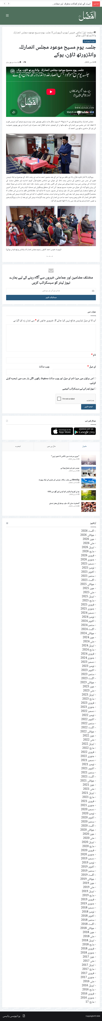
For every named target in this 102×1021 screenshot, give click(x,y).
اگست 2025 (87, 580)
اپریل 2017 (88, 965)
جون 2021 (88, 785)
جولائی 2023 (87, 682)
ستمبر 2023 (87, 674)
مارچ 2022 (88, 748)
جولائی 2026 (87, 535)
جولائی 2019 (87, 879)
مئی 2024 (88, 641)
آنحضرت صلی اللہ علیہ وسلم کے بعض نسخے (64, 503)
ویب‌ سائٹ (44, 367)
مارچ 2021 (88, 797)
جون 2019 (88, 883)
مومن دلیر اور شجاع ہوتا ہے (70, 468)
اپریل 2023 (88, 695)
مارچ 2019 (88, 895)
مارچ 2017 (88, 969)
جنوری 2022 (87, 756)
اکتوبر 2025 (87, 572)
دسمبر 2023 (87, 662)
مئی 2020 (88, 838)
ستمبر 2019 (87, 871)
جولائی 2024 (87, 633)
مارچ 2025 (88, 600)
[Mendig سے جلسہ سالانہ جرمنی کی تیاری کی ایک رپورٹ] (88, 483)
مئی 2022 (88, 740)
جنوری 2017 (87, 977)
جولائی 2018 (87, 928)
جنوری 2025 (87, 609)
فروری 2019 (87, 899)
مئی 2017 (88, 961)
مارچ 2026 (88, 551)
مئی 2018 (88, 936)
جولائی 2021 (87, 781)
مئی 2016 (88, 981)
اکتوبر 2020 (87, 817)
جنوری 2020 (87, 854)
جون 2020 (88, 834)
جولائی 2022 (87, 731)
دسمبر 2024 (87, 613)
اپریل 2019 (88, 891)
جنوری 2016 (87, 998)
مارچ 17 (90, 1002)
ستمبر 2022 (87, 723)
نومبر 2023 (88, 666)
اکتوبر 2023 (87, 670)
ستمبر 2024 (87, 625)
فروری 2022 (87, 752)
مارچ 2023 (88, 699)
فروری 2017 (87, 973)
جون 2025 (88, 588)
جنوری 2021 (87, 805)
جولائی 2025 (87, 584)
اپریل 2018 (88, 940)
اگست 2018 (87, 924)
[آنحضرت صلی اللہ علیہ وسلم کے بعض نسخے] (88, 507)
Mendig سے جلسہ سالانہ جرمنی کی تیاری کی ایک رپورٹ (59, 480)
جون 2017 (88, 957)
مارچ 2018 (88, 944)
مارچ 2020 (88, 846)
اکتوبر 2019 (87, 867)
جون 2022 (88, 735)
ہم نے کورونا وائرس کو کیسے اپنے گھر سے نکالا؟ (63, 491)
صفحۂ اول (88, 33)
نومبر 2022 (88, 715)
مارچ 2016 (88, 989)
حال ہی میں (51, 446)
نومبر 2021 (88, 764)
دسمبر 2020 (87, 809)
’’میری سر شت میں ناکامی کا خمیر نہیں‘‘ (65, 456)
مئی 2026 (88, 543)
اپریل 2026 (88, 547)
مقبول (84, 446)
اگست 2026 (87, 531)
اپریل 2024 (88, 645)
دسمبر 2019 (87, 858)
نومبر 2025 (88, 568)
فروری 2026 (87, 555)
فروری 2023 (87, 703)
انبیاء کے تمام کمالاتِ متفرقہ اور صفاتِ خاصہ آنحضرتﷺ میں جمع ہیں (57, 4)
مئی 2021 (88, 789)
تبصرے (18, 446)
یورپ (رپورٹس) (60, 33)
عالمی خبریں (75, 33)
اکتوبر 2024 (87, 621)
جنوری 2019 (87, 903)
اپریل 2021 (88, 793)
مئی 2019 (88, 887)
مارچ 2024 (88, 649)
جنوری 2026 (87, 559)
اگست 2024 (87, 629)
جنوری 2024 (87, 658)
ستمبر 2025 (87, 576)
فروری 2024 (87, 654)
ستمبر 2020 (87, 821)
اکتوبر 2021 (87, 768)
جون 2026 (88, 539)
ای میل (91, 367)
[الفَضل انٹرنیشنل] (87, 16)
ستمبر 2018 (87, 920)
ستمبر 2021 (87, 772)
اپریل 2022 (88, 744)
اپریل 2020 (88, 842)
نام (93, 355)
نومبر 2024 (88, 617)
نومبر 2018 (88, 912)
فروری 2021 (87, 801)
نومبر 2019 (88, 862)
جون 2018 (88, 932)
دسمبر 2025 (87, 563)
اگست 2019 (87, 875)
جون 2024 (88, 637)
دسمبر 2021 (87, 760)
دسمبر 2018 (87, 907)
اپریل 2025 (88, 596)
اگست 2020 (87, 826)
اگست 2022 (87, 727)
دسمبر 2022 (87, 711)
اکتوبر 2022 (87, 719)
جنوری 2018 (87, 953)
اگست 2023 (87, 678)
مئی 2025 (88, 592)
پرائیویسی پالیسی (11, 1016)
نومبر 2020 (88, 813)
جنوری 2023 (87, 707)
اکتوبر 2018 (87, 916)
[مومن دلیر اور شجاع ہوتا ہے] (88, 472)
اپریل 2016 (88, 985)
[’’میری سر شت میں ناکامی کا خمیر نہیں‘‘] (88, 460)
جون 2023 (88, 686)
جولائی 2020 (87, 830)
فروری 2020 (87, 850)
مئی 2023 (88, 690)
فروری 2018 (87, 948)
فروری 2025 (87, 604)
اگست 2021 (87, 776)
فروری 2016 (87, 993)
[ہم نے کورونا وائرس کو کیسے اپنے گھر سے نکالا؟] (88, 495)
